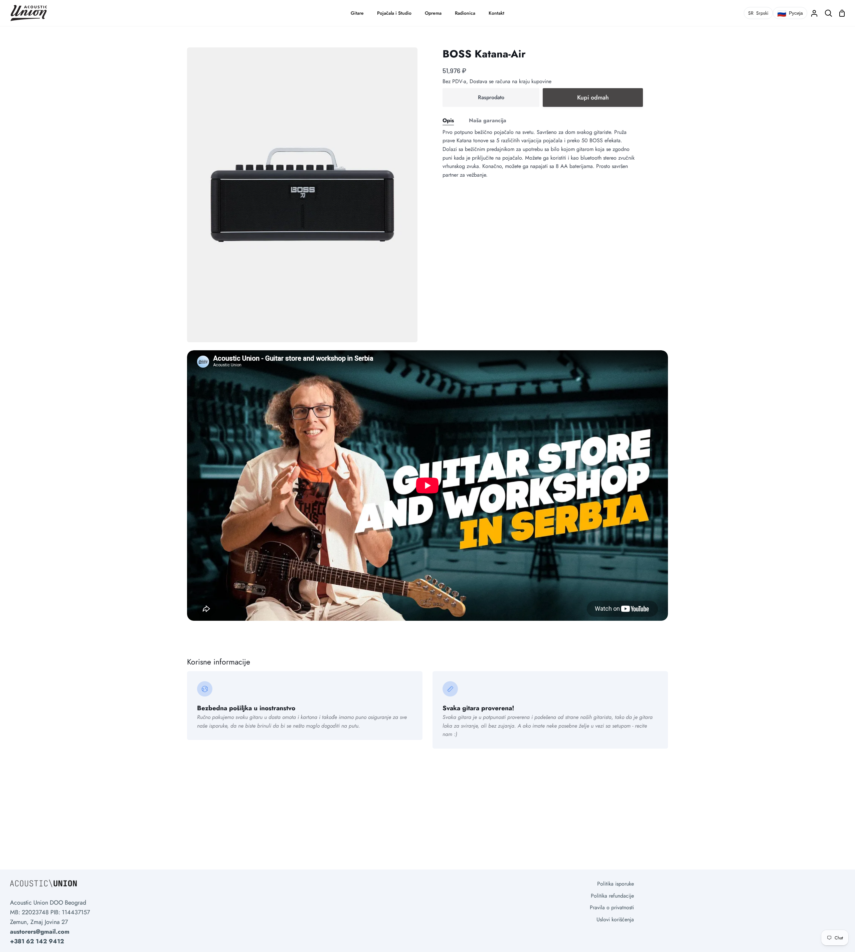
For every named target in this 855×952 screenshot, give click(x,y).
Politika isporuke (615, 884)
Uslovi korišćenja (615, 919)
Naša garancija (487, 120)
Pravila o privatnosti (612, 907)
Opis (448, 120)
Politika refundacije (612, 896)
